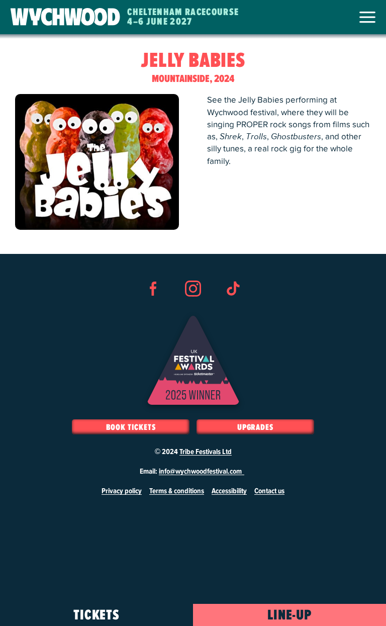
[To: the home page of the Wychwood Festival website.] (65, 17)
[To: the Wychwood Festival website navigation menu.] (367, 17)
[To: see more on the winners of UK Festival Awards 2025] (193, 360)
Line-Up (289, 615)
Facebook (153, 307)
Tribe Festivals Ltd (205, 452)
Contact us (269, 491)
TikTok (233, 307)
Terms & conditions (176, 491)
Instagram (193, 307)
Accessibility (229, 491)
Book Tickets (131, 427)
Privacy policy (122, 491)
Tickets (96, 615)
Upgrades (255, 427)
